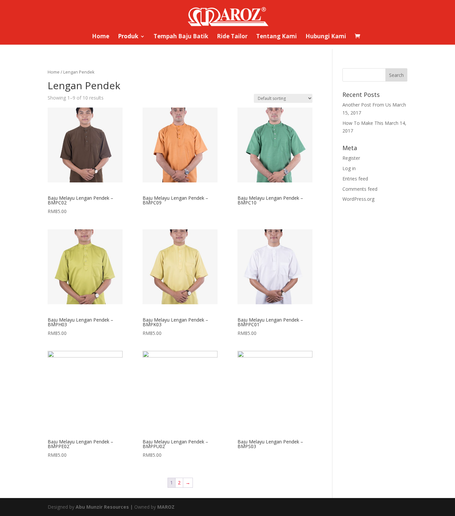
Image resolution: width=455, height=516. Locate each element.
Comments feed (359, 189)
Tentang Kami (276, 37)
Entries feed (355, 178)
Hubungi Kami (325, 37)
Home (100, 37)
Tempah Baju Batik (181, 37)
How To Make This (362, 123)
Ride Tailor (232, 37)
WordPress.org (358, 199)
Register (351, 158)
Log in (349, 168)
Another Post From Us (366, 105)
